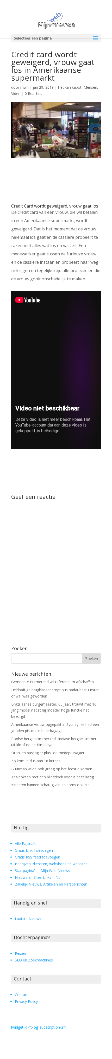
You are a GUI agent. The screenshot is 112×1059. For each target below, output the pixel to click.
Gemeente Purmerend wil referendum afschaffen (52, 681)
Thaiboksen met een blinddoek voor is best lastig (52, 776)
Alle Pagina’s (25, 843)
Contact (21, 994)
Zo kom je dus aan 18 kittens (35, 760)
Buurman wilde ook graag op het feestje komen (51, 768)
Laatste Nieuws (28, 918)
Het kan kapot (70, 87)
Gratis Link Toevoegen (34, 850)
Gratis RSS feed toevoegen (37, 857)
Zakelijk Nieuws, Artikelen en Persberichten (51, 884)
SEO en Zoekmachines (34, 960)
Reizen (20, 953)
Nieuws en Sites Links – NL (37, 877)
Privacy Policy (26, 1001)
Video (16, 93)
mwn (24, 87)
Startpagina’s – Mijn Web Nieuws (42, 870)
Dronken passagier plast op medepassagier (47, 752)
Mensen (90, 87)
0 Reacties (33, 93)
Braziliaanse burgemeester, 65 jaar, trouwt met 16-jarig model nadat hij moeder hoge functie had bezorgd (54, 710)
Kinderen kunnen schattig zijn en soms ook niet (51, 784)
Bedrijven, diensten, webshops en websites (51, 863)
